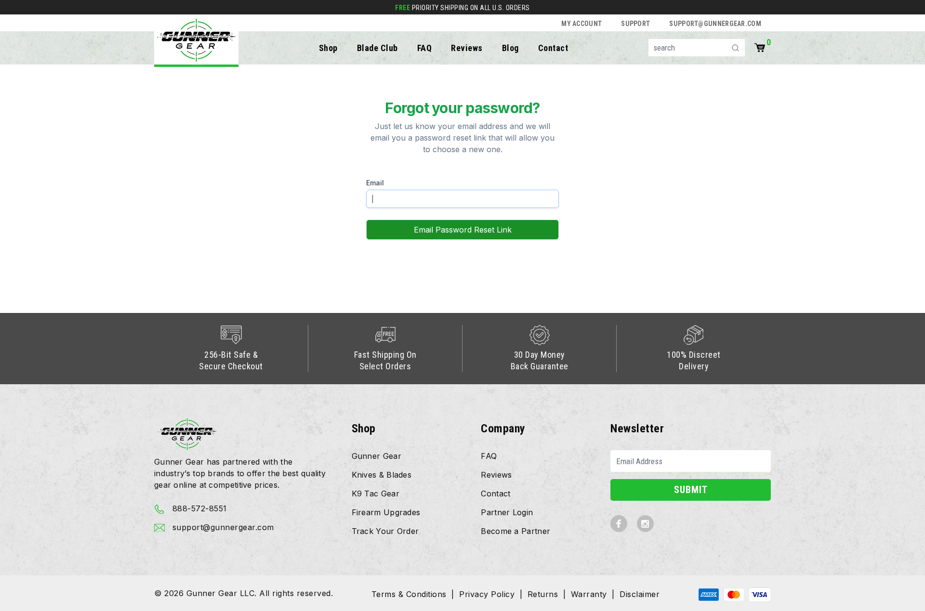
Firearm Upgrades (386, 512)
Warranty (589, 594)
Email (375, 183)
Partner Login (507, 512)
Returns (543, 594)
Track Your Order (385, 531)
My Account (581, 23)
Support (635, 23)
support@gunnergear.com (715, 23)
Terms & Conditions (409, 594)
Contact (553, 48)
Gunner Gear (376, 456)
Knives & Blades (382, 475)
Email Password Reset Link (463, 229)
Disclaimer (640, 594)
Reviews (467, 48)
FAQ (424, 48)
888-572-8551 (198, 508)
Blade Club (377, 48)
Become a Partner (515, 531)
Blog (510, 48)
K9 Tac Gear (375, 493)
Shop (328, 48)
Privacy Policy (487, 594)
